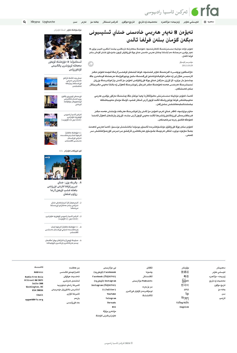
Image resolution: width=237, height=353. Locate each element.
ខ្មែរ (187, 294)
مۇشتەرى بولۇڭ (109, 311)
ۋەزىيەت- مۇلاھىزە (170, 22)
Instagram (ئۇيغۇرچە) (105, 281)
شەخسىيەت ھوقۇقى (71, 276)
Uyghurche (48, 21)
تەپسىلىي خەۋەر (190, 22)
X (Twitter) (109, 289)
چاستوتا (149, 272)
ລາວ (186, 289)
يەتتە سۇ (94, 22)
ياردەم (76, 298)
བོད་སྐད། (185, 298)
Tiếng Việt (182, 302)
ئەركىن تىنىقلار (110, 22)
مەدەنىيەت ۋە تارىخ (147, 22)
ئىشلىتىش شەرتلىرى (71, 281)
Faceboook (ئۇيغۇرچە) (105, 272)
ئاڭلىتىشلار (147, 276)
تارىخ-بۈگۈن (128, 22)
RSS (114, 307)
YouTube (111, 294)
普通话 (185, 272)
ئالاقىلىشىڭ (147, 295)
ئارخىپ (222, 298)
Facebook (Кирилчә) (104, 276)
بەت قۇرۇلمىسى (73, 302)
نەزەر (83, 22)
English (184, 307)
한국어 (185, 285)
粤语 (186, 276)
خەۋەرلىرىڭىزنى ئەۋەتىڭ (106, 316)
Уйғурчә (35, 21)
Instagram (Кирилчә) (103, 285)
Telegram (111, 298)
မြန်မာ (185, 281)
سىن (75, 22)
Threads (111, 302)
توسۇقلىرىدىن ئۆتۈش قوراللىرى (139, 291)
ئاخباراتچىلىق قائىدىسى (69, 272)
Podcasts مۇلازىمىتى (142, 281)
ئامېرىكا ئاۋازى (73, 294)
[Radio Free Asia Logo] (181, 10)
